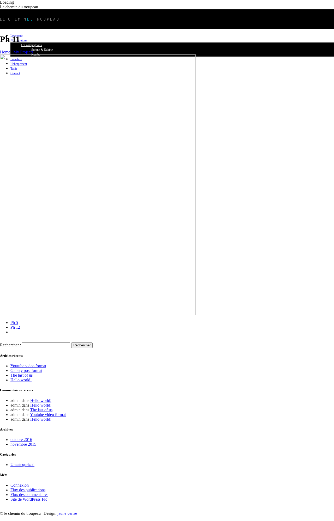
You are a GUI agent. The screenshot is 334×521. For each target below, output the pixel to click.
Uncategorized (22, 464)
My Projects (23, 52)
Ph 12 (15, 327)
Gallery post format (26, 370)
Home (5, 52)
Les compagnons (31, 45)
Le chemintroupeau (30, 19)
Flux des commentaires (29, 494)
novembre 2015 (23, 444)
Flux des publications (27, 490)
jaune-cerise (67, 513)
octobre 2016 (21, 439)
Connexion (19, 485)
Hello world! (21, 380)
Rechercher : (10, 345)
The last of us (21, 375)
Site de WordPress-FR (28, 499)
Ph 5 (14, 322)
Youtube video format (28, 366)
